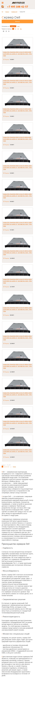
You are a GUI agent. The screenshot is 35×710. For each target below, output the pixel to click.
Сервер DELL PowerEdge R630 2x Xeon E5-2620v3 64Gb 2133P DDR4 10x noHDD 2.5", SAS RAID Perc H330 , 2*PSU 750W (17, 53)
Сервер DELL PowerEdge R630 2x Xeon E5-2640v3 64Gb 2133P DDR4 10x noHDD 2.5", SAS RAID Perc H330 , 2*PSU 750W (17, 110)
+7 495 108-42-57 (17, 6)
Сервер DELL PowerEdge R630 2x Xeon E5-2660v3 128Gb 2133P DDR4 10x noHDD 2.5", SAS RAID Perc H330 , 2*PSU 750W (17, 195)
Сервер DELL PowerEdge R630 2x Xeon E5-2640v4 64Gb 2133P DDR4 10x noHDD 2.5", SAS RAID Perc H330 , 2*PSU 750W (17, 139)
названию (12, 26)
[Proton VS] (3, 11)
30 (15, 29)
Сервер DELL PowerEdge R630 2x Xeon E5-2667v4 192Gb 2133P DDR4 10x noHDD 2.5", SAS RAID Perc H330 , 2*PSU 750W (17, 252)
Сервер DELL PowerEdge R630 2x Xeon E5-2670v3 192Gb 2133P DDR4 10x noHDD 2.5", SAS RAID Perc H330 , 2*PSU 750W (17, 281)
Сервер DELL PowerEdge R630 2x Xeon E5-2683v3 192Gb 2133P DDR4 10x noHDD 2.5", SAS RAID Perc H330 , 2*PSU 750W (17, 337)
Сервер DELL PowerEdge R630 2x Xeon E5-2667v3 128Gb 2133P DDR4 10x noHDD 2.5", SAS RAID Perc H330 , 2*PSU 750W (17, 224)
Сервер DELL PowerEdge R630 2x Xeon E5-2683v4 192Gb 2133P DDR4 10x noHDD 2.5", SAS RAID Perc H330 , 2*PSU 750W (17, 366)
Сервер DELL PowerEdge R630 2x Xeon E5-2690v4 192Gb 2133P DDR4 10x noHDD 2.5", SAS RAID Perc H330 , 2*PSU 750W (17, 451)
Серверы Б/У (14, 11)
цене (18, 26)
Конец (14, 466)
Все (21, 29)
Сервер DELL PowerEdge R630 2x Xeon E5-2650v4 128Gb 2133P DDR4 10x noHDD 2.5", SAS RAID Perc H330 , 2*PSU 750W (17, 167)
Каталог (7, 11)
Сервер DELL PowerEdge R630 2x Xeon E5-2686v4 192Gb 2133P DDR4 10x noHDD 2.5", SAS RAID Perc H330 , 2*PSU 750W (17, 394)
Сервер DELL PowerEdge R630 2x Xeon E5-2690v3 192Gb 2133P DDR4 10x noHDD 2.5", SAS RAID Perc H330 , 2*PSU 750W (17, 423)
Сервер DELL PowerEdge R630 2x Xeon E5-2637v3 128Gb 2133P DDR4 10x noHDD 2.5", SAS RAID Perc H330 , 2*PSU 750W (17, 82)
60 (18, 29)
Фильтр (17, 21)
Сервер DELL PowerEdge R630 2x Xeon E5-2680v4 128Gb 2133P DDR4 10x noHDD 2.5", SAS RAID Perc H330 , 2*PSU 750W (17, 309)
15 (13, 29)
